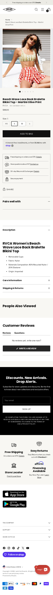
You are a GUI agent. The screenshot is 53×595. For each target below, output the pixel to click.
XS (6, 124)
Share (10, 189)
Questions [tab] (19, 333)
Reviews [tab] (7, 333)
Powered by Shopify (9, 575)
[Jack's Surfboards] (9, 9)
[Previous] (7, 2)
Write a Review (33, 349)
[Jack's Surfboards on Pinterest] (14, 548)
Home (7, 20)
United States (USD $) (13, 567)
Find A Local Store (14, 476)
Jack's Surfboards (21, 571)
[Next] (46, 2)
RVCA (5, 105)
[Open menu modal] (42, 9)
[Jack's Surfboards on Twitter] (23, 548)
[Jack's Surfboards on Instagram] (9, 548)
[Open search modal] (36, 9)
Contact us (34, 164)
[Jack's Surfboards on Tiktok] (18, 548)
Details (39, 157)
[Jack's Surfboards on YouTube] (28, 548)
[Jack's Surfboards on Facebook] (4, 548)
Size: (5, 119)
